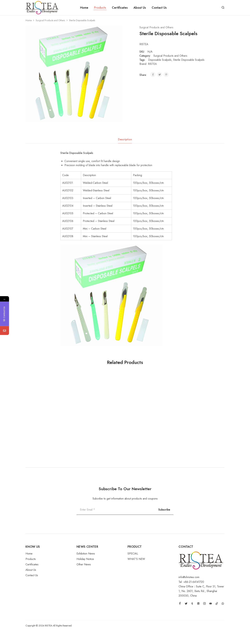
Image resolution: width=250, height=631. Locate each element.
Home (84, 8)
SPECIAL (133, 553)
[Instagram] (204, 604)
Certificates (120, 8)
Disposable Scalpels (159, 60)
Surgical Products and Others (50, 20)
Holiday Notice (85, 559)
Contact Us (159, 8)
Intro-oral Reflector (137, 432)
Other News (84, 564)
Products (100, 8)
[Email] (4, 330)
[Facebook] (180, 604)
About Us (140, 8)
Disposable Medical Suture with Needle (94, 434)
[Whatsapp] (223, 604)
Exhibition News (86, 553)
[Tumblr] (192, 604)
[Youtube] (210, 604)
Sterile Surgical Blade (39, 432)
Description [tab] (125, 139)
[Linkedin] (198, 604)
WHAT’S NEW (136, 559)
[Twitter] (186, 604)
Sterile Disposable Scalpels (188, 60)
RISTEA (152, 64)
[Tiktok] (217, 604)
